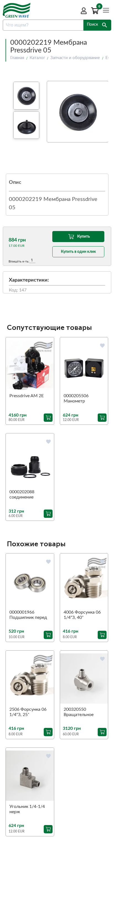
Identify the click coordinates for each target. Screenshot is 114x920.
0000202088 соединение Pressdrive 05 (22, 495)
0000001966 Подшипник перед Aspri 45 (28, 615)
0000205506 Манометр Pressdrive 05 (77, 399)
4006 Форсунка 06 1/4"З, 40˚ (82, 615)
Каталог (37, 58)
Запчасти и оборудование (75, 58)
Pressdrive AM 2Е (26, 396)
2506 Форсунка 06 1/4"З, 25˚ (27, 712)
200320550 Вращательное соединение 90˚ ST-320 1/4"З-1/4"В (83, 712)
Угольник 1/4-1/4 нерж (27, 809)
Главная (17, 58)
